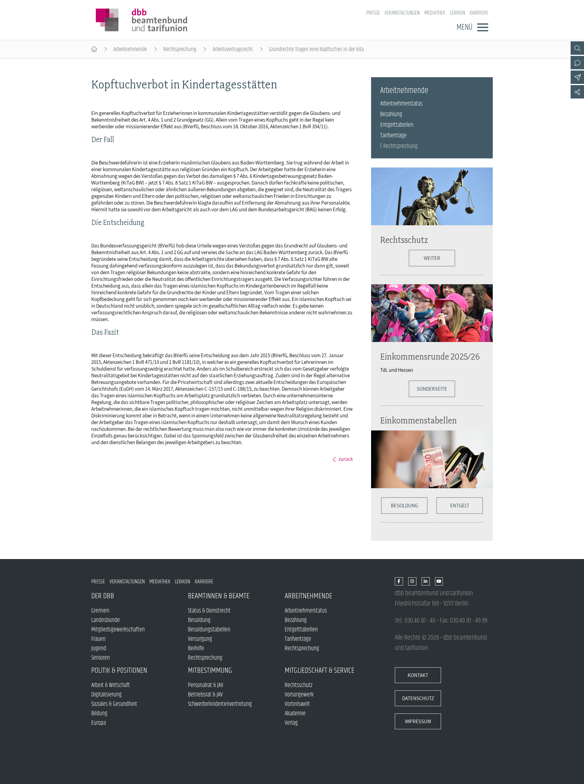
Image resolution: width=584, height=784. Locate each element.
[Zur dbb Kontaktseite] (577, 62)
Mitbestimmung (210, 670)
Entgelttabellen (396, 125)
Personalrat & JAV (205, 685)
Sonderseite (432, 388)
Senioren (100, 658)
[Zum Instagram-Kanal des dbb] (412, 581)
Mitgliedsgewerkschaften (118, 629)
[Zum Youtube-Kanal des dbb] (439, 581)
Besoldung (404, 505)
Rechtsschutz (404, 239)
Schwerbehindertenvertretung (220, 704)
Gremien (100, 611)
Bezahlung (391, 114)
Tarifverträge (393, 135)
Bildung (99, 713)
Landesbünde (105, 620)
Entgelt (459, 505)
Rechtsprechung (179, 49)
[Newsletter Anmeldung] (577, 77)
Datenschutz (418, 698)
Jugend (98, 648)
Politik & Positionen (119, 670)
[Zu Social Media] (577, 91)
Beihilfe (196, 648)
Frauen (98, 639)
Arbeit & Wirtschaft (110, 685)
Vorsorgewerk (299, 694)
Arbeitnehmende (130, 49)
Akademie (295, 713)
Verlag (291, 723)
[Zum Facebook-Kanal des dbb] (399, 581)
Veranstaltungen (402, 13)
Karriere (479, 13)
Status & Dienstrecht (209, 611)
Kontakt (418, 675)
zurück (346, 459)
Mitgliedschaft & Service (319, 670)
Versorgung (200, 639)
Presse (373, 13)
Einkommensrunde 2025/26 (430, 356)
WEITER (432, 258)
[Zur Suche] (577, 48)
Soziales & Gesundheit (114, 704)
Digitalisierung (106, 694)
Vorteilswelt (297, 704)
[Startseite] (94, 49)
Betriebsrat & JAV (205, 694)
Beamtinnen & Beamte (218, 596)
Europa (98, 723)
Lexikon (457, 13)
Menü (464, 27)
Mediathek (434, 13)
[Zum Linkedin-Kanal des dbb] (426, 581)
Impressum (418, 721)
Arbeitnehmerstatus (401, 104)
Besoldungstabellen (209, 629)
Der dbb (102, 596)
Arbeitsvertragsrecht (233, 49)
